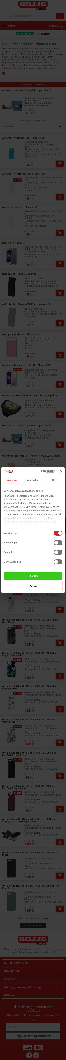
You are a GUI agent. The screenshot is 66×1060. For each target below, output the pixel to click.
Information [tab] (33, 480)
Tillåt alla (33, 575)
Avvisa (33, 586)
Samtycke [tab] (12, 480)
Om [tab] (54, 480)
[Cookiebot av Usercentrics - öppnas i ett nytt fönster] (41, 472)
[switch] (58, 542)
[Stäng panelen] (61, 471)
